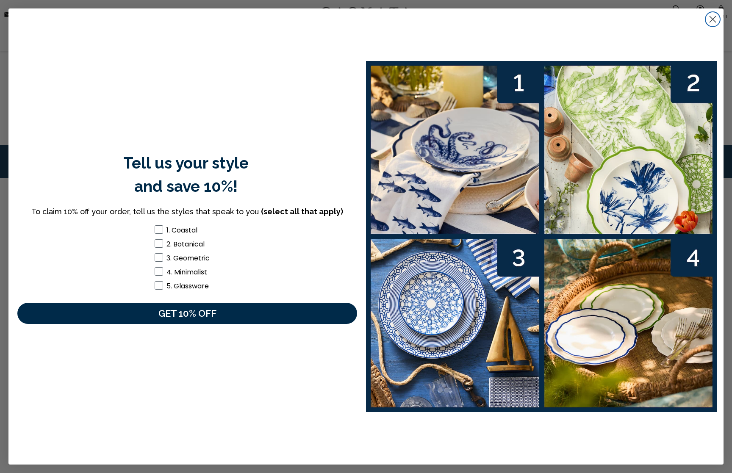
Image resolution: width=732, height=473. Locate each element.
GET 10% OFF (187, 313)
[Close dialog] (712, 19)
